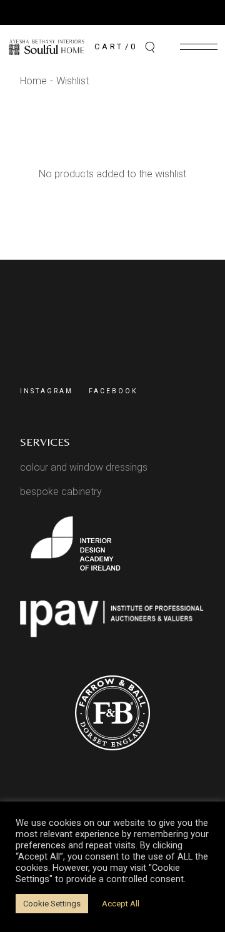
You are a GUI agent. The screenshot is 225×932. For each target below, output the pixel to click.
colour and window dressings (84, 467)
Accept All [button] (120, 903)
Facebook (113, 391)
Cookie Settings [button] (52, 903)
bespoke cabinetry (61, 492)
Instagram (46, 391)
